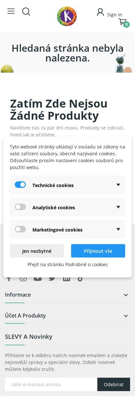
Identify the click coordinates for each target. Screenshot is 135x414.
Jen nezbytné (36, 251)
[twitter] (52, 278)
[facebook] (9, 278)
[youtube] (38, 278)
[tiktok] (81, 278)
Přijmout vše (98, 251)
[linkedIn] (66, 278)
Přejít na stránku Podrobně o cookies (68, 264)
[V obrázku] (67, 16)
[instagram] (23, 278)
